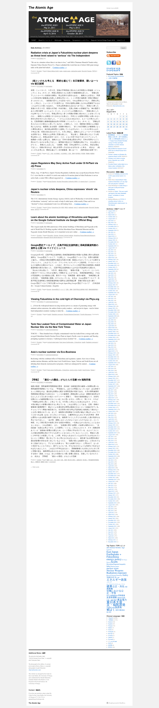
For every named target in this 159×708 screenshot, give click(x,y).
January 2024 (111, 240)
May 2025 (111, 222)
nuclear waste (113, 568)
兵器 (126, 587)
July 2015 (110, 436)
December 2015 (112, 427)
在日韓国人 (64, 153)
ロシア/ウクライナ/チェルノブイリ (116, 584)
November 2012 (112, 499)
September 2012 (112, 503)
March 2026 (111, 215)
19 (111, 124)
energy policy (73, 370)
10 (126, 119)
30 (123, 127)
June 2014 (111, 462)
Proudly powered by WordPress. (117, 703)
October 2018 (111, 361)
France (125, 559)
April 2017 (111, 396)
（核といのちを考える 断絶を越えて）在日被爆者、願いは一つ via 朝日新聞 (64, 82)
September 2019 (112, 339)
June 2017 (111, 392)
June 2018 (111, 368)
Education (50, 235)
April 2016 (111, 419)
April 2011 (111, 536)
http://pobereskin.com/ (34, 670)
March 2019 (111, 351)
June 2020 (111, 322)
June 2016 (111, 415)
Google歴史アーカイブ (58, 289)
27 (114, 127)
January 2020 (111, 331)
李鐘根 (88, 153)
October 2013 (111, 477)
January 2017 (111, 401)
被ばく (33, 462)
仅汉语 (110, 645)
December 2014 (112, 450)
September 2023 (112, 246)
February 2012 (112, 516)
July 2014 (110, 460)
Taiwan (92, 370)
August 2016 (111, 411)
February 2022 (112, 283)
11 (108, 121)
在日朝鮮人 (57, 153)
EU (123, 559)
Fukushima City (56, 207)
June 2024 (111, 234)
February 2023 (112, 259)
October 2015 (111, 431)
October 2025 (111, 216)
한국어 (110, 647)
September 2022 (112, 269)
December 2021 (112, 287)
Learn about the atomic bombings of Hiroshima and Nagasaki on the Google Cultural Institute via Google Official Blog (64, 218)
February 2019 (112, 353)
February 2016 (112, 423)
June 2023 (111, 252)
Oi (79, 181)
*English (39, 71)
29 (120, 127)
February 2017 (112, 399)
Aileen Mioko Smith (53, 71)
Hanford (109, 562)
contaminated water (53, 342)
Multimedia (58, 40)
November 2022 (112, 265)
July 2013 (110, 483)
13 (114, 121)
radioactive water (76, 71)
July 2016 (110, 413)
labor (109, 566)
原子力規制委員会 (112, 595)
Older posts (35, 467)
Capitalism (109, 549)
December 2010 (112, 542)
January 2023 (111, 261)
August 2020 (111, 318)
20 (114, 124)
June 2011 (111, 532)
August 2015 (111, 434)
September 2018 (112, 362)
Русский (110, 639)
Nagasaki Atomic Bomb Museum (53, 237)
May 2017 (111, 394)
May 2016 (111, 417)
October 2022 (111, 267)
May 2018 (111, 370)
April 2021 (111, 302)
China (49, 207)
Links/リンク (121, 40)
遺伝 (46, 462)
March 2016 (111, 421)
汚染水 (109, 607)
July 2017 (110, 390)
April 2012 (111, 512)
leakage (70, 207)
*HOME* (33, 40)
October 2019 (111, 337)
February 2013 (112, 493)
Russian (110, 633)
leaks (61, 71)
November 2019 (112, 335)
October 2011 (111, 524)
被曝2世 (37, 462)
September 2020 (112, 316)
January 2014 (111, 471)
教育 (86, 289)
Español (110, 624)
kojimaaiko (49, 86)
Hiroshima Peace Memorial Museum (84, 235)
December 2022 (112, 263)
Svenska (110, 635)
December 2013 (112, 473)
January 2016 (111, 425)
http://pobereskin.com (118, 106)
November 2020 (112, 312)
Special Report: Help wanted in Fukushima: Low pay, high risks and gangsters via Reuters (117, 181)
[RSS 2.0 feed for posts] (114, 57)
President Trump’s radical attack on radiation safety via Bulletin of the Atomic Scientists (118, 166)
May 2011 (111, 534)
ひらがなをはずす (113, 70)
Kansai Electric (51, 181)
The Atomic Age (41, 7)
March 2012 (111, 514)
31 (126, 127)
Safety (125, 575)
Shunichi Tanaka (87, 71)
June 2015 (111, 438)
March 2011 (111, 538)
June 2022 (111, 275)
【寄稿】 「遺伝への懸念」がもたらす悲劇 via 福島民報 (61, 379)
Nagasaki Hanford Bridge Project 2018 (103, 40)
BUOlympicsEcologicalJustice (116, 76)
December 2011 (112, 520)
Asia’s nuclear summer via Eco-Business (53, 351)
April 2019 (111, 349)
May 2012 (111, 510)
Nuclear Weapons (115, 570)
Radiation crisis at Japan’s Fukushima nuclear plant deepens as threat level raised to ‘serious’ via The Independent (64, 54)
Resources (67, 40)
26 (111, 127)
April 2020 (111, 325)
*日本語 (39, 153)
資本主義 (119, 610)
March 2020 (111, 327)
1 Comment (92, 181)
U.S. (115, 577)
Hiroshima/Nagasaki (37, 237)
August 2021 (111, 294)
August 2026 (111, 211)
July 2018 (110, 366)
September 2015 (112, 433)
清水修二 (85, 460)
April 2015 (111, 442)
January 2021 (111, 308)
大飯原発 (119, 597)
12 (111, 121)
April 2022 (111, 279)
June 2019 (111, 345)
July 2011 (110, 530)
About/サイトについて (45, 40)
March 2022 (111, 281)
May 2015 (111, 440)
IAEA (62, 207)
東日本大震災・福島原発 (75, 460)
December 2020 (112, 310)
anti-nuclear (111, 547)
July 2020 (110, 320)
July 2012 (110, 507)
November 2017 (112, 382)
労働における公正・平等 (115, 592)
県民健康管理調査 (93, 460)
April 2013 (111, 489)
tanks (32, 209)
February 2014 (112, 470)
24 (126, 124)
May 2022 (111, 277)
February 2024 (112, 238)
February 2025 (112, 224)
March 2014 (111, 468)
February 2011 (112, 540)
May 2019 (111, 347)
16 (123, 121)
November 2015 (112, 429)
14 (117, 121)
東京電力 (122, 599)
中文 (109, 643)
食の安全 (109, 612)
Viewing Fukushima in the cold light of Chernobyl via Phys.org (65, 299)
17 (126, 121)
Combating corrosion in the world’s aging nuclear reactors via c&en (118, 176)
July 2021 (110, 296)
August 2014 (111, 458)
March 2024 (111, 236)
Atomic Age (120, 547)
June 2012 (111, 508)
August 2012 (111, 505)
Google (56, 235)
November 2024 (112, 226)
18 (108, 124)
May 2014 (111, 464)
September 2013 (112, 479)
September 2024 (112, 230)
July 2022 (110, 273)
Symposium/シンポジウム (80, 40)
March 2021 (111, 304)
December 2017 (112, 380)
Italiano (110, 628)
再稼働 (110, 588)
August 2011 (111, 528)
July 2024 (110, 232)
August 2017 (111, 388)
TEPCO (94, 71)
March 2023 (111, 257)
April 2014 (111, 466)
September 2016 (112, 409)
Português (110, 631)
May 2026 (111, 213)
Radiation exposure (57, 314)
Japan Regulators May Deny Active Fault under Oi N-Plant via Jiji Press (64, 164)
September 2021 (112, 292)
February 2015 (112, 446)
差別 (58, 460)
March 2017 (111, 398)
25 (108, 127)
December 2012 (112, 497)
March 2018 (111, 374)
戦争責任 (78, 153)
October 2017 (111, 384)
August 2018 (111, 364)
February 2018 (112, 376)
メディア (109, 582)
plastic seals (66, 71)
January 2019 (111, 355)
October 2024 (111, 228)
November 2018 (112, 359)
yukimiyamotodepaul (52, 302)
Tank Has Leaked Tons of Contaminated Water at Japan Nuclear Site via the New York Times (61, 325)
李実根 (83, 153)
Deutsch (110, 622)
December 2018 (112, 357)
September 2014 (112, 456)
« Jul (108, 129)
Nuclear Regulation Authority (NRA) (67, 181)
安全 (123, 598)
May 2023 (111, 253)
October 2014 (111, 454)
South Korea (86, 370)
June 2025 (111, 220)
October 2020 (111, 314)
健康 (48, 460)
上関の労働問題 (112, 78)
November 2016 (112, 405)
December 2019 (112, 333)
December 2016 (112, 403)
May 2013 (111, 487)
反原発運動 (112, 597)
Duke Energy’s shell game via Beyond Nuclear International (118, 187)
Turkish (110, 637)
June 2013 (111, 485)
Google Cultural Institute (66, 235)
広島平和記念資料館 (79, 289)
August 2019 (111, 341)
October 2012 (111, 501)
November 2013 (112, 475)
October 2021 (111, 290)
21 (117, 124)
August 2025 (111, 218)
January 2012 (111, 518)
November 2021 (112, 288)
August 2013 (111, 481)
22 (120, 124)
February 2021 (112, 306)
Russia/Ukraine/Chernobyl (72, 314)
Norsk (110, 629)
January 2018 (111, 378)
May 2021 (111, 300)
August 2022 (111, 271)
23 (123, 124)
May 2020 (111, 324)
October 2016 (111, 407)
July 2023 (110, 250)
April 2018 (111, 372)
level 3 (76, 207)
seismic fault (84, 181)
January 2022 (111, 285)
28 (117, 127)
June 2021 (111, 298)
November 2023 (112, 242)
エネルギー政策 (117, 579)
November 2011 (112, 522)
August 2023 (111, 248)
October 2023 (111, 244)
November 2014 (112, 452)
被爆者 (92, 153)
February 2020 (112, 329)
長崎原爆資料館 (93, 289)
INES (66, 207)
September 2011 (112, 526)
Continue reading (60, 67)
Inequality (122, 564)
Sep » (126, 129)
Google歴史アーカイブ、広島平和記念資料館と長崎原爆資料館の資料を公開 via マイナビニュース (64, 246)
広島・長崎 (71, 153)
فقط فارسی (113, 641)
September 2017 (112, 386)
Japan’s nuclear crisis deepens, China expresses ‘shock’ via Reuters (64, 190)
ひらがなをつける (113, 68)
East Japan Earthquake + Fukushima (70, 342)
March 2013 (111, 491)
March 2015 (111, 444)
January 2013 (111, 495)
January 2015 (111, 448)
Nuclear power (115, 566)
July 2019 (110, 343)
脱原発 (118, 607)
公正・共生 (50, 153)
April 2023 (111, 255)
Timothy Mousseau (85, 314)
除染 (123, 610)
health (49, 314)
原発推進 (121, 595)
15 (120, 121)
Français (110, 626)
